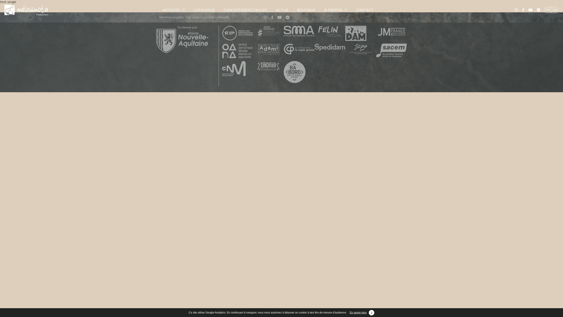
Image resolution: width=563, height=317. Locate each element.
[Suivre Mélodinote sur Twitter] (516, 10)
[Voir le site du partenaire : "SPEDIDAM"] (329, 47)
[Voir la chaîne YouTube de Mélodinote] (530, 10)
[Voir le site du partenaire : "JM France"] (391, 31)
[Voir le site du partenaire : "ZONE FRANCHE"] (268, 31)
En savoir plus (358, 312)
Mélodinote (26, 10)
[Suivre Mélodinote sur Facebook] (523, 10)
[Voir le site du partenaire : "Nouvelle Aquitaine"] (182, 52)
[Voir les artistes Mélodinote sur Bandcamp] (538, 10)
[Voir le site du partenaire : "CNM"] (237, 69)
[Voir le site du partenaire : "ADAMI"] (268, 49)
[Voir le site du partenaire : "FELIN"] (329, 31)
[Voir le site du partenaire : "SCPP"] (360, 49)
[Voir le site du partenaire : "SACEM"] (391, 51)
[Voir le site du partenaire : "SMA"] (299, 31)
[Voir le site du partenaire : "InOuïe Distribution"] (268, 67)
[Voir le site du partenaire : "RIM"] (237, 33)
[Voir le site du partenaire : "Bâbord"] (299, 72)
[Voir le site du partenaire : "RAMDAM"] (360, 33)
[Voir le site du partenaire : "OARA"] (237, 51)
